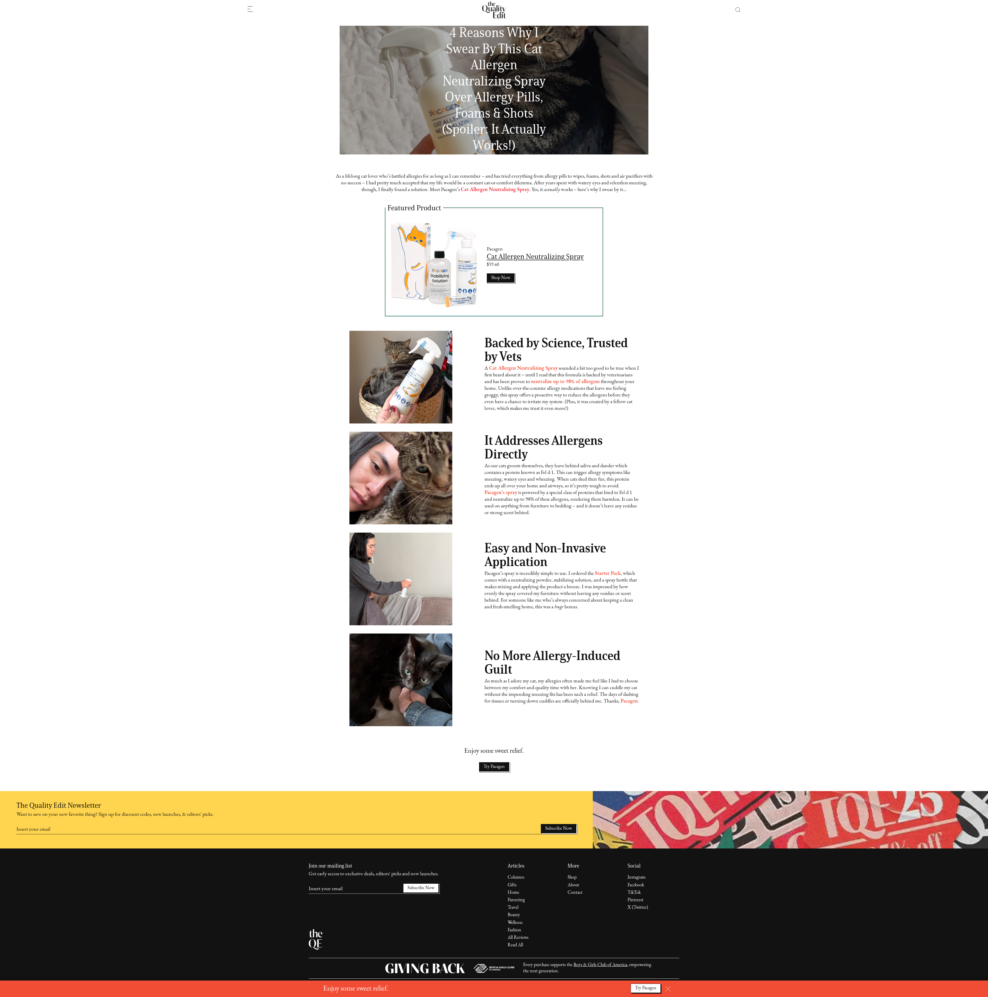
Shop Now (500, 278)
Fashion (514, 930)
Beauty (514, 915)
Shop (572, 877)
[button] (735, 10)
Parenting (516, 900)
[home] (494, 10)
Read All (515, 945)
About (573, 885)
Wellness (515, 923)
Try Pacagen (494, 767)
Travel (513, 907)
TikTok (634, 892)
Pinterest (635, 900)
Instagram (637, 877)
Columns (516, 877)
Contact (575, 892)
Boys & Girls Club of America (600, 965)
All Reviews (518, 937)
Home (513, 892)
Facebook (636, 885)
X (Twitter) (638, 907)
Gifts (512, 885)
